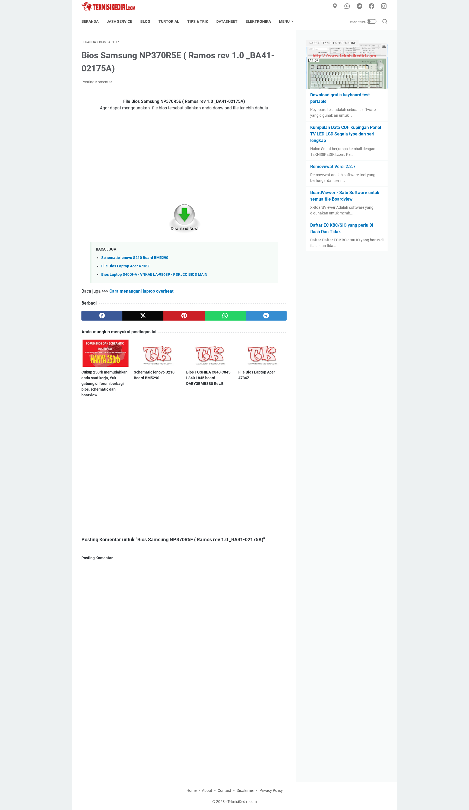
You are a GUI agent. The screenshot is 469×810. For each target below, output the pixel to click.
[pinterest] (183, 316)
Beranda (90, 21)
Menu (284, 21)
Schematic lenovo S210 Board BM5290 (134, 257)
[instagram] (384, 6)
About (207, 790)
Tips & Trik (197, 21)
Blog (145, 21)
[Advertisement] (184, 156)
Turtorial (169, 21)
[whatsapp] (347, 6)
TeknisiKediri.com (242, 801)
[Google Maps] (335, 6)
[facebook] (371, 6)
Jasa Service (119, 21)
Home (191, 790)
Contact (224, 790)
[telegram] (359, 6)
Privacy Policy (271, 790)
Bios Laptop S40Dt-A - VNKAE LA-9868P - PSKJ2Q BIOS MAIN (154, 274)
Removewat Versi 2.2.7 (333, 166)
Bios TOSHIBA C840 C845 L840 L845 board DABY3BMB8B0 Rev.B (208, 378)
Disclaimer (245, 790)
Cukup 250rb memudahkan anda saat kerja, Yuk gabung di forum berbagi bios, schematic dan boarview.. (104, 383)
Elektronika (258, 21)
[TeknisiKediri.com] (111, 6)
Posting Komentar (96, 82)
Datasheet (226, 21)
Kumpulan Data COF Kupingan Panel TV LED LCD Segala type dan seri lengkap (345, 134)
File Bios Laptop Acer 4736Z (125, 266)
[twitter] (142, 316)
